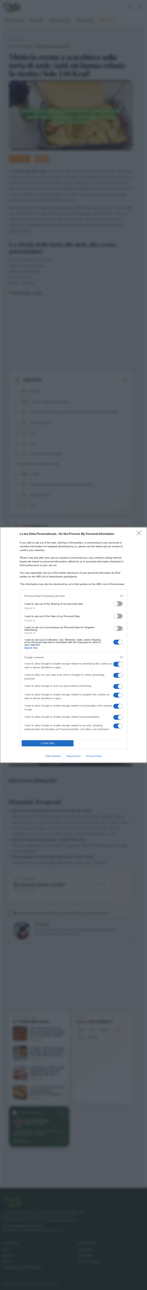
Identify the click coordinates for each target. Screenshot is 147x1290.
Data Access (73, 756)
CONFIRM (47, 743)
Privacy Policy (94, 756)
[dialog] (73, 645)
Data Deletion (53, 756)
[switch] (118, 603)
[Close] (140, 534)
